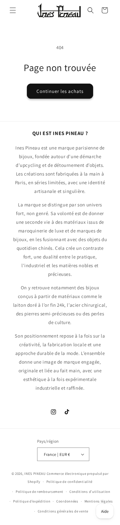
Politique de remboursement (39, 491)
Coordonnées (67, 501)
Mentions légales (98, 501)
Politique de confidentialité (69, 481)
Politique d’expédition (31, 501)
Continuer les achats (60, 91)
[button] (13, 10)
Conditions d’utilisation (89, 491)
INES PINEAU (35, 473)
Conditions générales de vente (63, 511)
